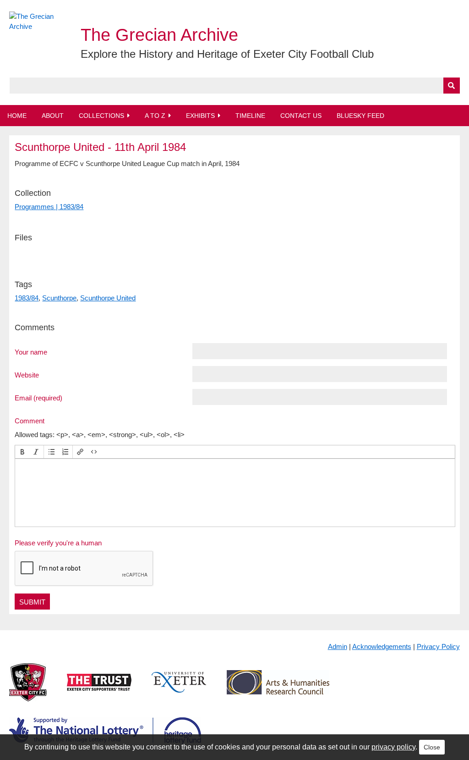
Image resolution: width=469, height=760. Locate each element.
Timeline (250, 115)
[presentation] (22, 452)
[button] (22, 451)
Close (432, 747)
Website (27, 374)
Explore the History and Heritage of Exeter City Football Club (227, 54)
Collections (101, 115)
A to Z (155, 115)
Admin (337, 646)
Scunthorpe (59, 298)
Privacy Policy (438, 646)
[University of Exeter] (179, 689)
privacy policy (393, 747)
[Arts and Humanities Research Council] (278, 689)
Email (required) (38, 397)
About (53, 115)
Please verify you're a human (58, 543)
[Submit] (451, 86)
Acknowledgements (381, 646)
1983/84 (26, 298)
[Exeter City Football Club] (28, 689)
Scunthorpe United (108, 298)
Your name (31, 351)
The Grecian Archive (159, 34)
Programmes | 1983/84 (49, 207)
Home (17, 115)
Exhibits (200, 115)
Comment (29, 420)
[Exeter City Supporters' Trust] (99, 689)
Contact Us (301, 115)
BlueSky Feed (360, 115)
